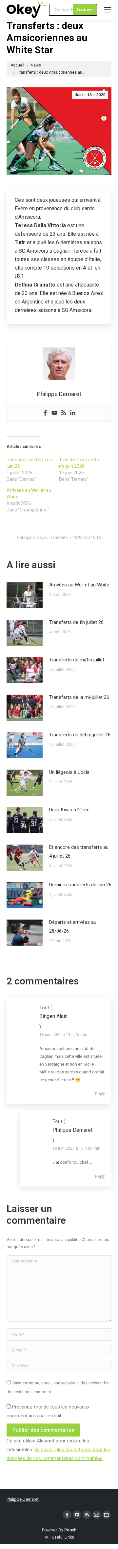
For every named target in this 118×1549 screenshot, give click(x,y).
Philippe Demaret (23, 1499)
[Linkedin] (73, 413)
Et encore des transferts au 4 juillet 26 (78, 851)
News (42, 537)
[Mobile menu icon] (107, 10)
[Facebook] (45, 413)
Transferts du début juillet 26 (79, 735)
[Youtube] (54, 413)
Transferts (58, 537)
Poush (70, 1530)
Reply (100, 1094)
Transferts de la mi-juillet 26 (79, 697)
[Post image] (25, 595)
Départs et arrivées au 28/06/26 (72, 926)
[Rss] (64, 413)
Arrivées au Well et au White (79, 585)
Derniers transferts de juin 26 (80, 885)
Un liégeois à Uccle (69, 772)
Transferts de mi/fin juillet (76, 660)
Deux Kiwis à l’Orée (69, 810)
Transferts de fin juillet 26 (76, 622)
